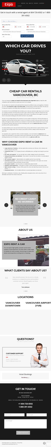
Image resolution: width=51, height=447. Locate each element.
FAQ (27, 3)
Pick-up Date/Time (6, 24)
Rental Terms (14, 442)
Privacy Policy (19, 442)
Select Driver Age (6, 34)
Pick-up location (5, 29)
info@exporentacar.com (15, 361)
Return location (30, 29)
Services (23, 3)
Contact (20, 5)
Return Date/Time (30, 24)
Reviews (36, 3)
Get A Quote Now (27, 36)
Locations (41, 3)
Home (19, 3)
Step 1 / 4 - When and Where (9, 21)
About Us (31, 3)
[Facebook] (44, 443)
